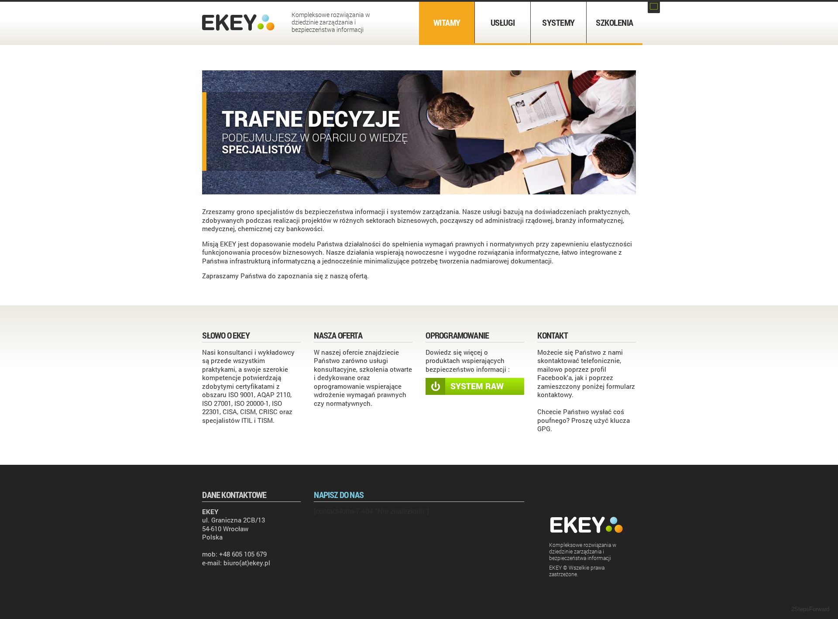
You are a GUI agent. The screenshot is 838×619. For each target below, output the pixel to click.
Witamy (446, 22)
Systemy (558, 22)
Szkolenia (614, 22)
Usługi (503, 22)
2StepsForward (810, 609)
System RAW (477, 385)
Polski (654, 6)
